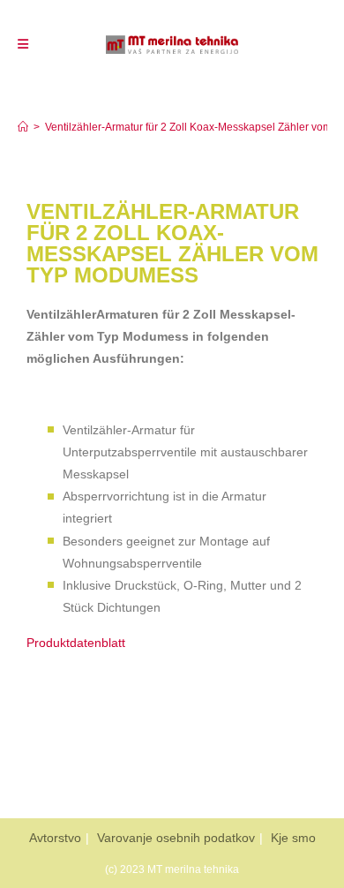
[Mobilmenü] (23, 44)
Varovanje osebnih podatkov (176, 838)
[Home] (23, 127)
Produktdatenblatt (75, 643)
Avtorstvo (55, 838)
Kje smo (293, 838)
